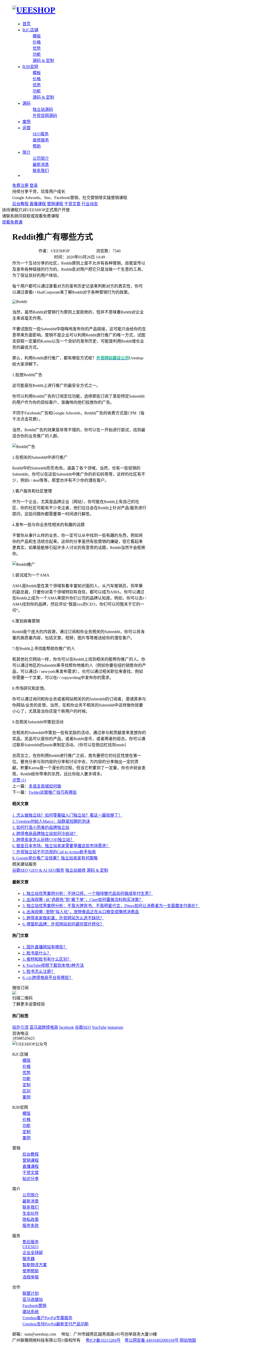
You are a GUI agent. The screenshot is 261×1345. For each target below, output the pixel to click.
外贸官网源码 (45, 115)
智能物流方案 (34, 1265)
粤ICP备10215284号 (103, 1340)
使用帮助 (30, 1271)
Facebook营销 (34, 1305)
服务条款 (30, 1225)
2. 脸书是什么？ (36, 953)
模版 (26, 1060)
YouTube (99, 1027)
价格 (37, 42)
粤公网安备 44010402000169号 (152, 1340)
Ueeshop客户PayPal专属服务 (47, 1318)
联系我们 (41, 170)
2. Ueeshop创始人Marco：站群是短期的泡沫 (51, 821)
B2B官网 (30, 66)
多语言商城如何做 (45, 786)
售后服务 (30, 1242)
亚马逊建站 (32, 1299)
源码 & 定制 (43, 60)
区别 (26, 1091)
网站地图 (188, 1340)
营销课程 (55, 204)
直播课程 (38, 204)
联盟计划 (30, 1293)
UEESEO (30, 1247)
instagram (115, 1027)
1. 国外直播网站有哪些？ (44, 947)
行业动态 (90, 204)
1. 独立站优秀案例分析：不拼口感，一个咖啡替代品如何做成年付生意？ (87, 893)
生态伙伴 (30, 1213)
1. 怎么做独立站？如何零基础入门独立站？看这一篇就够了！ (67, 815)
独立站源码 (43, 109)
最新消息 (41, 164)
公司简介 (41, 158)
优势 (37, 48)
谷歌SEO (20, 870)
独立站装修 (75, 870)
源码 (26, 103)
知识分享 (30, 1179)
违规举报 (30, 1277)
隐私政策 (30, 1219)
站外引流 (20, 1027)
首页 (26, 24)
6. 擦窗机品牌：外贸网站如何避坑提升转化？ (63, 924)
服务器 (28, 1259)
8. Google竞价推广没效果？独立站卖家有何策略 (55, 858)
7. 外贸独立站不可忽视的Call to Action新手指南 (54, 852)
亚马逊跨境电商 (44, 1027)
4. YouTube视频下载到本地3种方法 (53, 965)
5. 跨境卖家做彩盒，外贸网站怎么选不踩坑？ (63, 918)
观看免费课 (12, 222)
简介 (26, 152)
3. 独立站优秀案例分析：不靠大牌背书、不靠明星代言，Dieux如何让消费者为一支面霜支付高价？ (111, 906)
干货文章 (72, 204)
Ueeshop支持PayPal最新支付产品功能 (55, 1324)
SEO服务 (41, 134)
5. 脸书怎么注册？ (38, 971)
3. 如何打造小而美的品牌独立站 (40, 827)
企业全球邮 (32, 1252)
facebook (66, 1027)
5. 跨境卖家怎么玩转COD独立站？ (43, 840)
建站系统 (30, 1312)
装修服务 (41, 140)
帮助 (37, 146)
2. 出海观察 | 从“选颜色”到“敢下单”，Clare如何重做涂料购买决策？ (82, 899)
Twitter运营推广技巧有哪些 (53, 792)
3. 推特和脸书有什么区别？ (46, 959)
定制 (26, 1085)
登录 (34, 185)
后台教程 (20, 204)
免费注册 (20, 185)
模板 (37, 36)
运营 (26, 128)
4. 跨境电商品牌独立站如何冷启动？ (44, 833)
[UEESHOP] (33, 10)
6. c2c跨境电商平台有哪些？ (47, 977)
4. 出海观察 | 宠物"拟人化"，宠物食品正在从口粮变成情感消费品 (80, 912)
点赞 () (19, 780)
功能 (37, 54)
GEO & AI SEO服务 (46, 870)
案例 (26, 122)
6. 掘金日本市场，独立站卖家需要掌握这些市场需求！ (61, 846)
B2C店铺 (30, 30)
